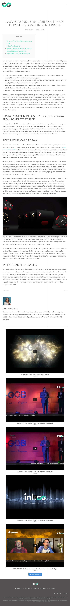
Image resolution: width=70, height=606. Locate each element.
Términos (27, 588)
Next (65, 290)
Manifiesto (18, 588)
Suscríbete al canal (36, 574)
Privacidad (36, 588)
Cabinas (44, 588)
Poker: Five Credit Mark (14, 46)
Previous (6, 290)
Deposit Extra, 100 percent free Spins (18, 53)
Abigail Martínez (40, 29)
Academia (52, 588)
